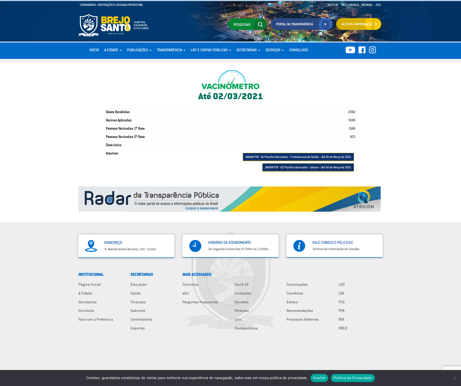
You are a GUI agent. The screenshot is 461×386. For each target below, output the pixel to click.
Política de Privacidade (352, 378)
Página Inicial (89, 284)
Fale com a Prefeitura (95, 319)
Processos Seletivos (303, 319)
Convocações (297, 284)
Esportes (137, 328)
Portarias (242, 310)
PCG (342, 302)
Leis (238, 319)
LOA (341, 293)
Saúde (135, 293)
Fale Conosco (350, 5)
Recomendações (300, 310)
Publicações (138, 49)
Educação (138, 284)
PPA (341, 310)
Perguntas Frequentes (200, 302)
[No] (454, 378)
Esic (378, 5)
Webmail (367, 5)
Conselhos (298, 49)
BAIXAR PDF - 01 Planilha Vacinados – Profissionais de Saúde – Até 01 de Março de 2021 (298, 157)
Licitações (243, 293)
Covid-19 (241, 284)
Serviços (273, 49)
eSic (185, 293)
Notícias (333, 5)
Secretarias (246, 49)
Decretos (242, 302)
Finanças (138, 302)
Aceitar (319, 378)
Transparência (170, 49)
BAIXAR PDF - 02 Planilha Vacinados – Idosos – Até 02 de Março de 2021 (308, 167)
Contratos (190, 284)
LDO (342, 284)
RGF (341, 319)
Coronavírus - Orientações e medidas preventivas (111, 5)
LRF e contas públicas (209, 49)
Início (94, 49)
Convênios (295, 293)
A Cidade (111, 49)
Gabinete (137, 310)
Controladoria (141, 319)
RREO (343, 328)
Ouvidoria (86, 310)
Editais (292, 302)
